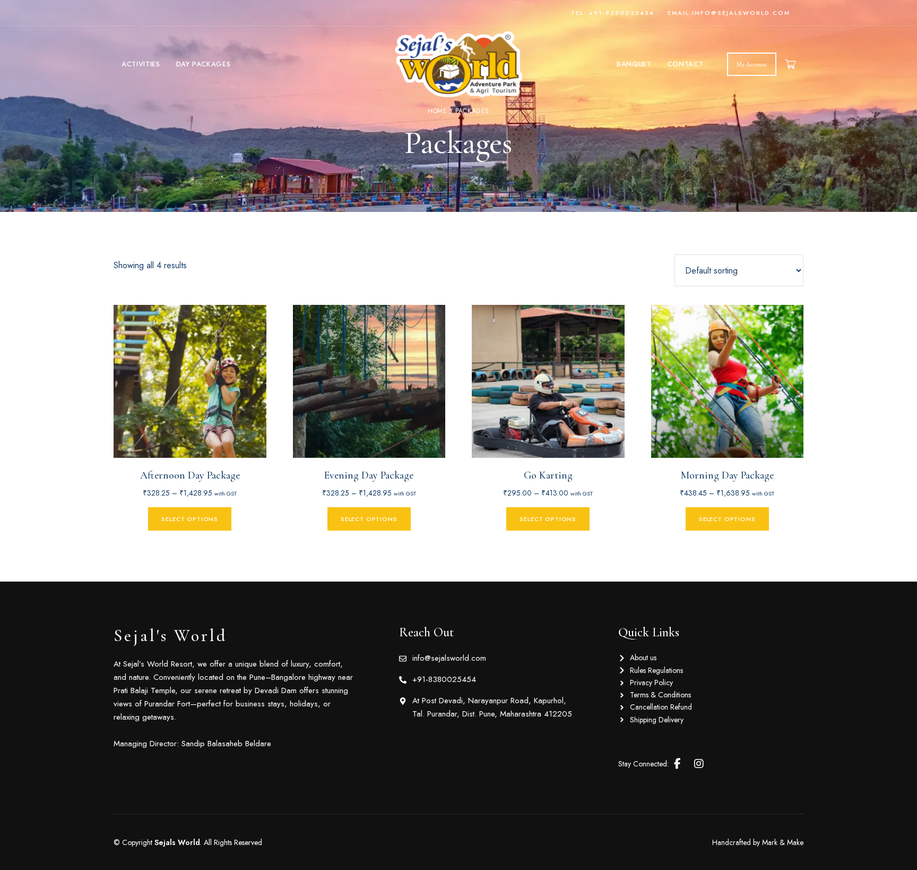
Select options (189, 519)
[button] (751, 64)
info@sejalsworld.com (741, 12)
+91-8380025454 (621, 12)
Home (437, 111)
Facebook (677, 763)
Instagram (699, 763)
